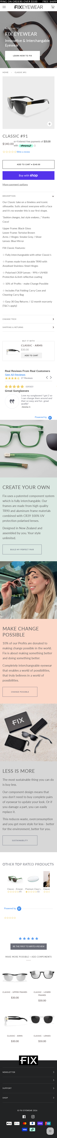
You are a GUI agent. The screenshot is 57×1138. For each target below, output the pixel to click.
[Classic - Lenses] (42, 1019)
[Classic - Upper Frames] (15, 975)
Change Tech (9, 319)
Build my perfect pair (22, 549)
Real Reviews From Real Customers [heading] (27, 371)
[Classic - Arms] (15, 1019)
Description (9, 196)
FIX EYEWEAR (26, 1110)
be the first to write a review (28, 946)
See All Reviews (15, 374)
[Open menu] (7, 7)
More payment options (15, 184)
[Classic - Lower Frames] (42, 975)
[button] (47, 377)
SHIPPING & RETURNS (13, 327)
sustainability (20, 840)
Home (5, 72)
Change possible (20, 692)
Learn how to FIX (22, 56)
